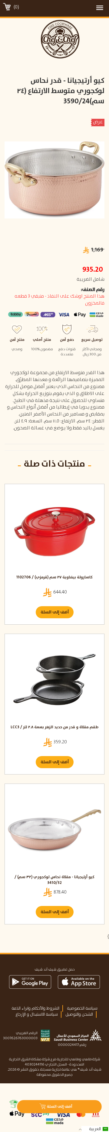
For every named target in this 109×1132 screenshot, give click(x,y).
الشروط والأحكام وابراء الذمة (35, 1008)
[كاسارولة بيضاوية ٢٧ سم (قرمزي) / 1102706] (54, 531)
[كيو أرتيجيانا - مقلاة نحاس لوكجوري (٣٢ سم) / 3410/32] (54, 831)
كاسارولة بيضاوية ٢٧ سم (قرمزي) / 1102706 (54, 578)
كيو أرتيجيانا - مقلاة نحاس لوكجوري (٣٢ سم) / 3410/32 (54, 880)
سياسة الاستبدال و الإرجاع (36, 1014)
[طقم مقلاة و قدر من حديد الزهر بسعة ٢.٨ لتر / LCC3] (54, 681)
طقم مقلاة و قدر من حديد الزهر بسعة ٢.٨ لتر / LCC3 (54, 727)
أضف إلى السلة (55, 612)
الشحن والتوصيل (79, 1014)
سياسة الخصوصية (82, 1008)
